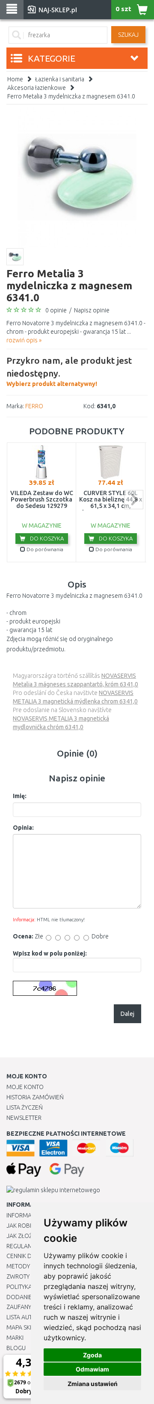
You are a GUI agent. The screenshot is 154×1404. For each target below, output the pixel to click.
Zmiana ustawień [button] (93, 1383)
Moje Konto (25, 1086)
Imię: (20, 796)
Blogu (16, 1348)
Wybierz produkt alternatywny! (69, 371)
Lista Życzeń (24, 1107)
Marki (15, 1337)
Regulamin (22, 1246)
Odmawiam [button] (92, 1369)
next (133, 499)
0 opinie (56, 310)
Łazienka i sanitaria (59, 79)
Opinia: (23, 827)
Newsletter (23, 1117)
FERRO (34, 406)
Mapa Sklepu (25, 1327)
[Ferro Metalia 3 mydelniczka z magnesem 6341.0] (77, 177)
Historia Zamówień (35, 1097)
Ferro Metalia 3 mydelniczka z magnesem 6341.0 (71, 96)
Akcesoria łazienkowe (36, 87)
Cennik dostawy (30, 1256)
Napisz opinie (92, 310)
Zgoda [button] (92, 1355)
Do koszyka (46, 538)
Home (15, 79)
